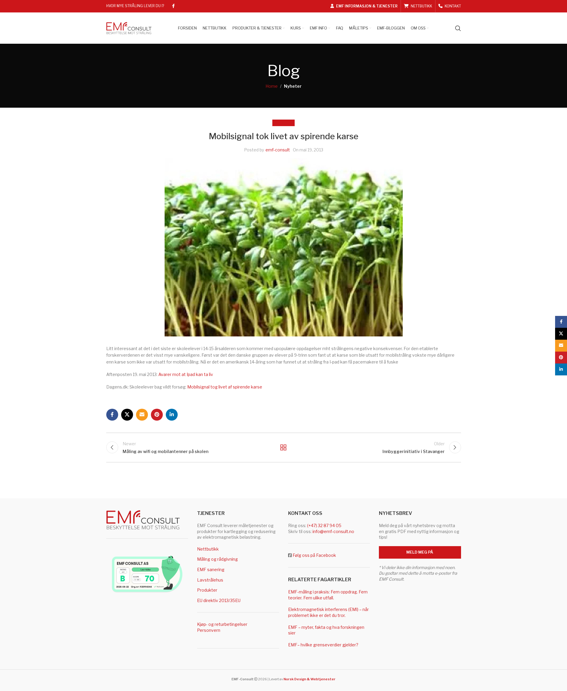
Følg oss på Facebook (314, 555)
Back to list (283, 447)
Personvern (208, 630)
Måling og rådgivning (217, 559)
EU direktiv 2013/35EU (218, 600)
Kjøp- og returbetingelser (222, 624)
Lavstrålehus (210, 579)
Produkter (207, 590)
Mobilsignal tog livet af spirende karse (224, 386)
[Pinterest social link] (157, 415)
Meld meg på (419, 552)
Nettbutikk (208, 548)
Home (271, 86)
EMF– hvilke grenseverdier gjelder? (323, 644)
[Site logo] (129, 27)
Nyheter (293, 86)
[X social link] (127, 415)
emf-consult (277, 149)
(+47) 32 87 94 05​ (324, 525)
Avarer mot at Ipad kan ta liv (185, 374)
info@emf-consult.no (333, 531)
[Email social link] (142, 415)
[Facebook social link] (173, 6)
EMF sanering (210, 569)
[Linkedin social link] (172, 415)
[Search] (458, 28)
